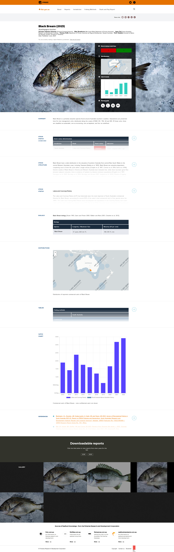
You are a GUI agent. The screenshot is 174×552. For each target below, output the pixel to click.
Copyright (114, 548)
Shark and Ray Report (107, 9)
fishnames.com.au (100, 532)
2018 (83, 454)
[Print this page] (123, 17)
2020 (90, 454)
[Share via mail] (126, 17)
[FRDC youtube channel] (130, 2)
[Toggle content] (134, 138)
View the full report (75, 39)
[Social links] (43, 2)
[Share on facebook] (129, 17)
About (59, 9)
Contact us (121, 548)
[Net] (113, 106)
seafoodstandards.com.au (125, 532)
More (47, 542)
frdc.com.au (50, 532)
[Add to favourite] (135, 17)
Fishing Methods (90, 9)
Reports (67, 9)
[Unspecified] (118, 106)
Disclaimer (128, 548)
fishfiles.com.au (75, 532)
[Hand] (103, 106)
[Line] (108, 106)
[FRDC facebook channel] (134, 2)
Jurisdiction (77, 9)
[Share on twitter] (132, 17)
